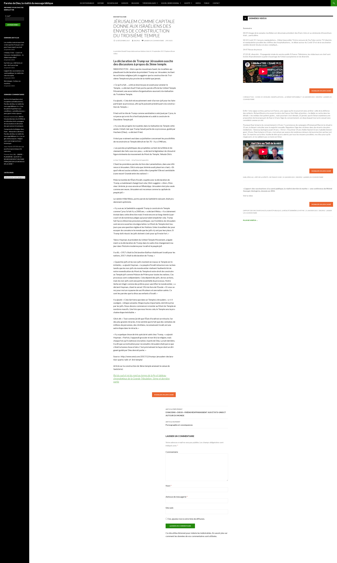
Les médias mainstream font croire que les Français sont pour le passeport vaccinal (14, 44)
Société (187, 3)
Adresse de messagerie (177, 496)
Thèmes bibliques (149, 3)
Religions (135, 3)
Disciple (137, 41)
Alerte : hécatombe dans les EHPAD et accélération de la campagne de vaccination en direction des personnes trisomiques (14, 121)
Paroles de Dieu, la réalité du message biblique (28, 3)
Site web (169, 507)
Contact (216, 3)
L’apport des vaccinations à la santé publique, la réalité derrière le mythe (273, 211)
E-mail (8, 16)
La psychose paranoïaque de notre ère (14, 149)
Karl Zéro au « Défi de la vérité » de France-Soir (262, 177)
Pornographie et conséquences (179, 423)
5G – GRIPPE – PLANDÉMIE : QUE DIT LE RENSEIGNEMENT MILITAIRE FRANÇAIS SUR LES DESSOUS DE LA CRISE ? (14, 159)
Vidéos (198, 3)
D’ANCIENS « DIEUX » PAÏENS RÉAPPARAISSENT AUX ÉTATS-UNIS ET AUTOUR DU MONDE (196, 412)
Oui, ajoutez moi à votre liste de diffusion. (186, 519)
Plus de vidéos (250, 220)
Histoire (100, 3)
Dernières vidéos (258, 18)
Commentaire (172, 452)
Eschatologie (112, 3)
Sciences (124, 3)
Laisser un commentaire (154, 41)
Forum (206, 3)
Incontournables (87, 3)
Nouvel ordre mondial (170, 3)
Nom (169, 485)
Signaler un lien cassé (164, 395)
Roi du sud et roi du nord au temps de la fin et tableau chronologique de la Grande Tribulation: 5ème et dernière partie (141, 378)
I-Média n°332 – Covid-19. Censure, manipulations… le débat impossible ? (272, 97)
